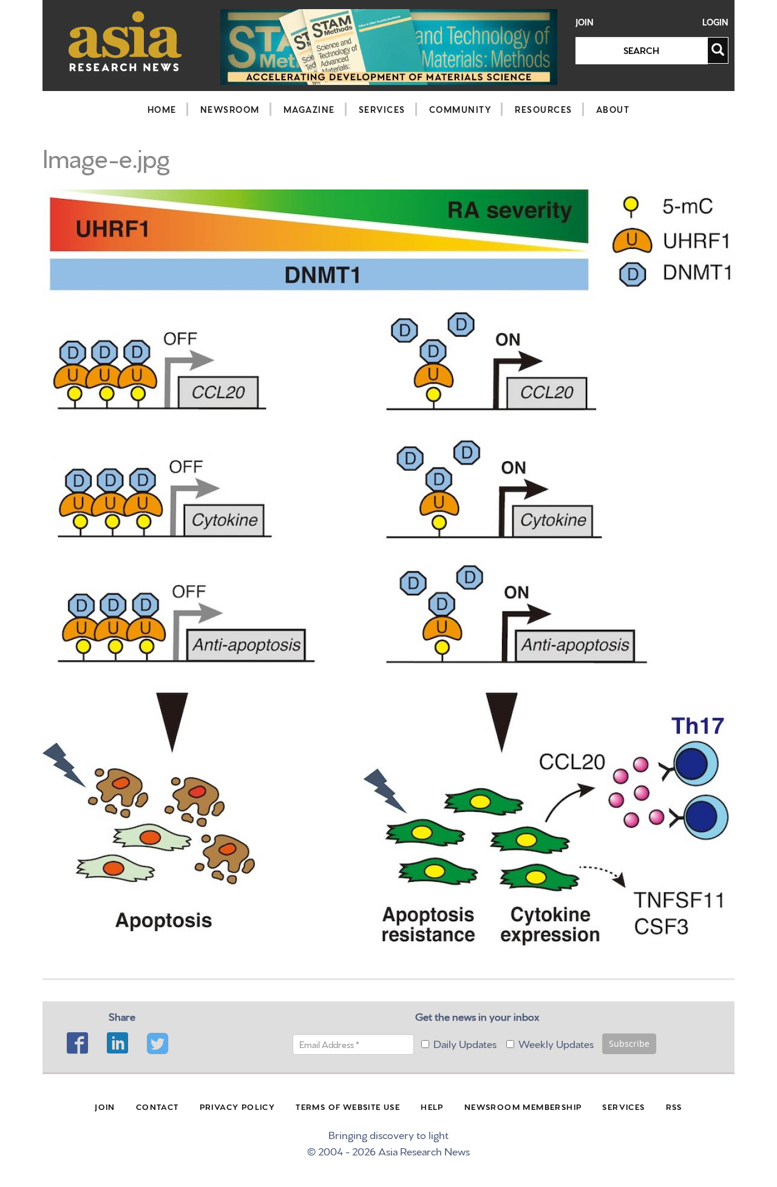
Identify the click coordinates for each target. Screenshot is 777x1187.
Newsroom (230, 109)
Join (584, 22)
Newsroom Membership (523, 1106)
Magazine (309, 109)
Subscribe (629, 1043)
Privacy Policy (238, 1106)
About (613, 109)
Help (432, 1106)
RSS (674, 1106)
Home (162, 109)
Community (460, 109)
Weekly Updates (556, 1043)
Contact (157, 1106)
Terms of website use (348, 1106)
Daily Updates (465, 1043)
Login (715, 22)
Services (382, 109)
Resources (543, 109)
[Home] (125, 41)
